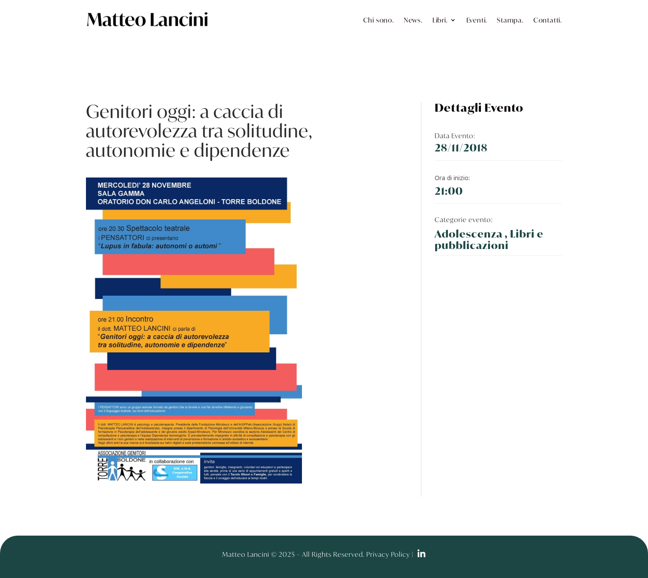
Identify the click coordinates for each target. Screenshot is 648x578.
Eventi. (477, 19)
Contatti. (547, 19)
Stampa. (510, 19)
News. (413, 19)
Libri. (440, 19)
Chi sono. (378, 19)
